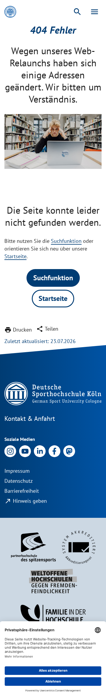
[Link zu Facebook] (54, 450)
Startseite (15, 256)
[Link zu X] (69, 450)
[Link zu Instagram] (10, 450)
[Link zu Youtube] (25, 450)
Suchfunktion (66, 241)
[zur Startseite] (10, 12)
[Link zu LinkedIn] (40, 450)
